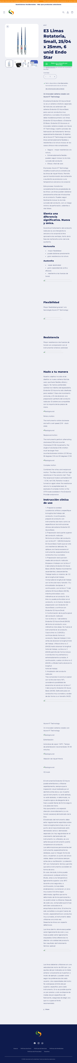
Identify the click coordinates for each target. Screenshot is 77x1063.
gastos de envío (50, 67)
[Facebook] (35, 1043)
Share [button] (47, 1009)
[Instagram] (39, 1043)
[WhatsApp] (42, 1043)
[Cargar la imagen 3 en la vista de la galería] (25, 63)
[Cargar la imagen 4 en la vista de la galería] (34, 63)
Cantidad (46, 72)
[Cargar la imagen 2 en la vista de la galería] (17, 63)
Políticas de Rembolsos (56, 1048)
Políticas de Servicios (40, 1048)
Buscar (16, 1048)
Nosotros (46, 1051)
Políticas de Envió (26, 1048)
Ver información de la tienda (55, 88)
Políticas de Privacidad (34, 1051)
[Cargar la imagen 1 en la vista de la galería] (9, 63)
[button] (4, 12)
